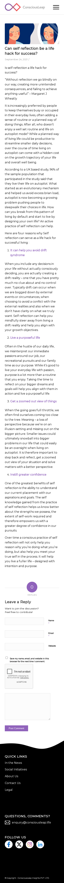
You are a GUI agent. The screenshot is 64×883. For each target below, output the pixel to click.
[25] (32, 33)
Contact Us (12, 783)
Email (51, 635)
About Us (11, 776)
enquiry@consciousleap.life (31, 822)
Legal (9, 790)
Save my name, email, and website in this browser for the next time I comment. (29, 660)
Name (51, 622)
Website (52, 646)
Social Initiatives (16, 769)
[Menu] (54, 7)
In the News (13, 763)
